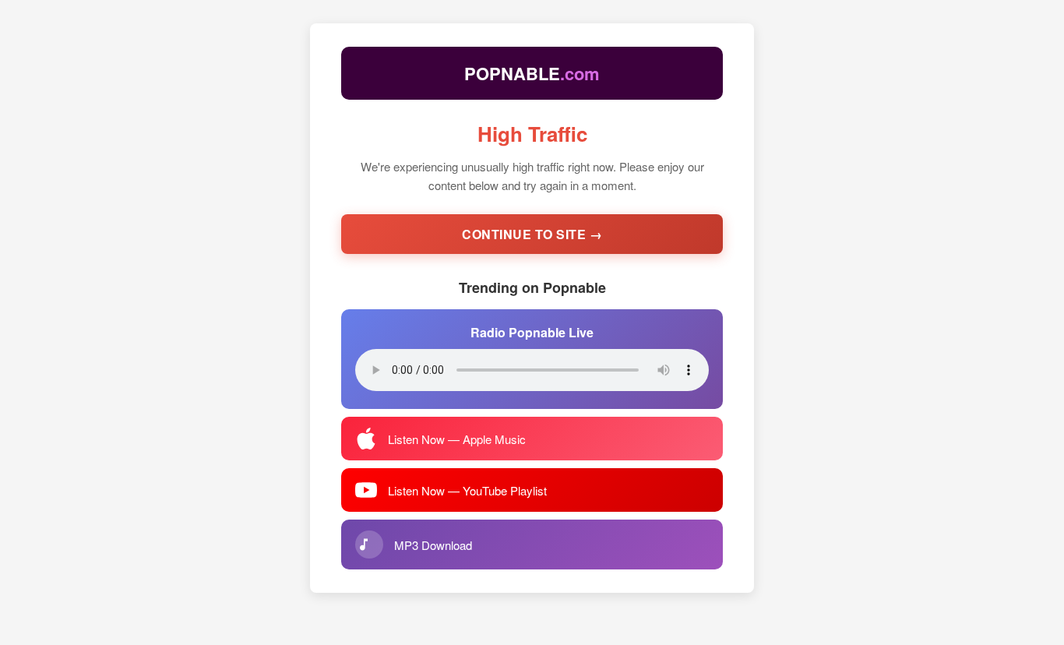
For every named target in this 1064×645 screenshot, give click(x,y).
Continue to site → (532, 234)
